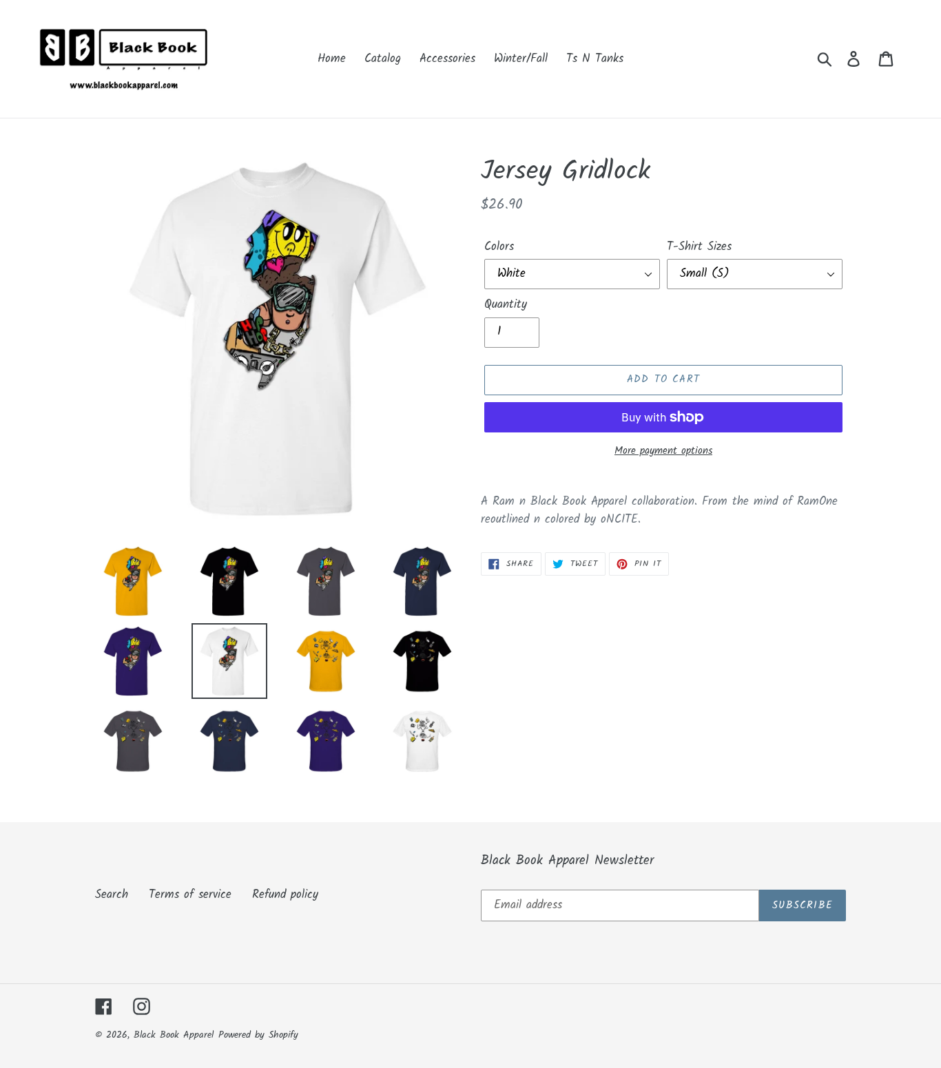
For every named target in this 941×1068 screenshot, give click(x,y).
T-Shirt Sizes (699, 247)
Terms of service (190, 895)
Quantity (505, 305)
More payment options (663, 451)
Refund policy (285, 895)
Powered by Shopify (258, 1035)
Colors (499, 247)
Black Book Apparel (174, 1035)
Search (111, 895)
